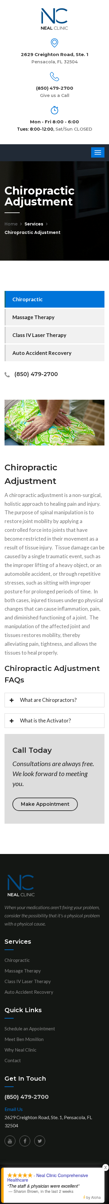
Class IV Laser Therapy (39, 335)
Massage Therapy (33, 317)
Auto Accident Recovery (41, 353)
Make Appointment (45, 804)
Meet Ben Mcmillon (24, 1039)
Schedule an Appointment (30, 1028)
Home (11, 224)
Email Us (14, 1109)
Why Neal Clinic (20, 1049)
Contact (13, 1060)
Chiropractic (27, 299)
